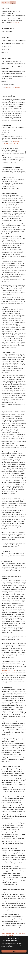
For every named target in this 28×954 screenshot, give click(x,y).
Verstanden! (14, 951)
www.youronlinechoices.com (8, 672)
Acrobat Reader (15, 22)
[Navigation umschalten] (25, 2)
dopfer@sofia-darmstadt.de (12, 87)
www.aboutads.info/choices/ (8, 670)
